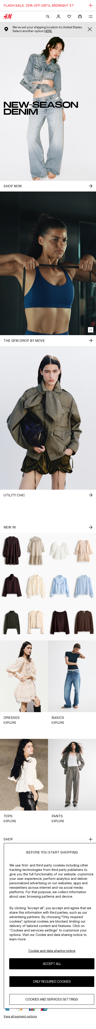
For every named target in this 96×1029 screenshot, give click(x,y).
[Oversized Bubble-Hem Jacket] (12, 586)
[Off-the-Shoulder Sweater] (60, 622)
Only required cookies (52, 981)
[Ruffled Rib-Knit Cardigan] (36, 622)
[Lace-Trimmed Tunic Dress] (12, 550)
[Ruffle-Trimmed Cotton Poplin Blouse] (60, 586)
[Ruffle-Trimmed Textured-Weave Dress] (36, 550)
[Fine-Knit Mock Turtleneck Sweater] (12, 622)
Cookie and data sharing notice (51, 951)
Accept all (52, 964)
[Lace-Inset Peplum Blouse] (60, 550)
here (48, 31)
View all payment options (20, 1016)
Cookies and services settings (51, 999)
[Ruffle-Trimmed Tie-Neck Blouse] (36, 586)
